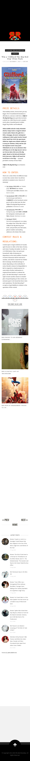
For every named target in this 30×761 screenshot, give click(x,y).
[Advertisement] (15, 14)
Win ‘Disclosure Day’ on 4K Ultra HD (18, 573)
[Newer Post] (8, 521)
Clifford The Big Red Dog (15, 50)
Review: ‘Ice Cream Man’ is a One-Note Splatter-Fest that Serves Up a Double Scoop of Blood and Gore (19, 601)
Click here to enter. (18, 206)
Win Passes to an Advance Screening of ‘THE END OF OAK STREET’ (18, 628)
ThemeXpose (15, 758)
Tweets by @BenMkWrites (9, 652)
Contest (15, 53)
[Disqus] (15, 440)
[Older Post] (21, 521)
